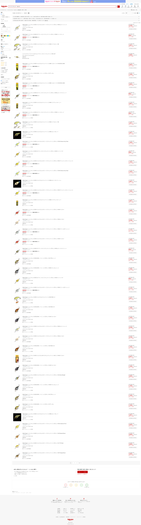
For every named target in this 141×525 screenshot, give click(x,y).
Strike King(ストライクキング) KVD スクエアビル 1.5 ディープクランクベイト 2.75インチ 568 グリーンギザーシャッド (46, 287)
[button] (137, 4)
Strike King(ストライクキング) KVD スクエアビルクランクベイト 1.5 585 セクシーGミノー (40, 131)
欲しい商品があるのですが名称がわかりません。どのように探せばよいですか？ (26, 471)
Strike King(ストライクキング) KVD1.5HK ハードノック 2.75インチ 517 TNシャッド (39, 258)
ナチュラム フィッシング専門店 (28, 88)
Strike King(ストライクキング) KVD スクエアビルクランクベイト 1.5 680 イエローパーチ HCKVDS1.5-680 (43, 63)
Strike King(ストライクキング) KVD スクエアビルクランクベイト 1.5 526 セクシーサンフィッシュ (41, 180)
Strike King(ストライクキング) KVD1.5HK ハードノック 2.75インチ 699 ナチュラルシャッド (40, 267)
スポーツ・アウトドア (15, 492)
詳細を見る (46, 20)
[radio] (1, 15)
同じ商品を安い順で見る (132, 38)
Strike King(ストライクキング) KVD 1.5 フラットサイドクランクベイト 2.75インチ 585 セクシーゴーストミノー (44, 92)
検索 (6, 31)
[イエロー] (6, 35)
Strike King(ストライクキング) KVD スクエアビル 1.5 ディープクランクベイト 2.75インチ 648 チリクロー (43, 209)
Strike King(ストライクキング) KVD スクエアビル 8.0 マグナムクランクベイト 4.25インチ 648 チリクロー (43, 355)
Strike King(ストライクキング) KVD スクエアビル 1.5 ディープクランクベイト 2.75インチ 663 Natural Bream (43, 433)
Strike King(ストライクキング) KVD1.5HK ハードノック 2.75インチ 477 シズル (38, 73)
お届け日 (2, 51)
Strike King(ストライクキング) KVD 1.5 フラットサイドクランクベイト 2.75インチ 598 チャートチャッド (43, 34)
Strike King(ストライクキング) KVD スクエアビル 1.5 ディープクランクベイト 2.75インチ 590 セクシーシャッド (44, 24)
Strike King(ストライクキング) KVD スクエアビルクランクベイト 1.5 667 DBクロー (38, 297)
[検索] (119, 6)
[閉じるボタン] (139, 16)
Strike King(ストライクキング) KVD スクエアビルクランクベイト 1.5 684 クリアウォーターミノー (41, 102)
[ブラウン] (1, 35)
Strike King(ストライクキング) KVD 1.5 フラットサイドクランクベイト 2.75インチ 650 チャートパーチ (42, 151)
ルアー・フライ (28, 492)
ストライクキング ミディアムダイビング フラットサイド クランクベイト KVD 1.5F (38, 53)
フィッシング (23, 492)
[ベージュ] (3, 35)
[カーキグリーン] (4, 35)
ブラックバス (3, 41)
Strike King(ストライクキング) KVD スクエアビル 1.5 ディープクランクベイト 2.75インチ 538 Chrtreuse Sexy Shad (45, 141)
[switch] (10, 57)
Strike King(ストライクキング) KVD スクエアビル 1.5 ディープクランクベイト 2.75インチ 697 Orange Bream (44, 452)
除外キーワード (3, 83)
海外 (4, 46)
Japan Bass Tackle (26, 58)
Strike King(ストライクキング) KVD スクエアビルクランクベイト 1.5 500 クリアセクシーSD (40, 44)
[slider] (0, 27)
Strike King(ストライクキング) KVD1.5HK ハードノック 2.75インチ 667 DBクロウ (38, 306)
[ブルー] (8, 35)
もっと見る (15, 475)
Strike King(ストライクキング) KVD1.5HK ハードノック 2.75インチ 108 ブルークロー (39, 316)
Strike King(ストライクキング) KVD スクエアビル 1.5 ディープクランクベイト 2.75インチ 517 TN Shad (42, 443)
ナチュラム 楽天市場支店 (27, 30)
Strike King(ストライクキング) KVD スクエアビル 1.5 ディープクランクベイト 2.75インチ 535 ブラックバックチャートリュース (47, 160)
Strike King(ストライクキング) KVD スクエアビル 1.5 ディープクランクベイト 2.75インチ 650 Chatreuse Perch (44, 423)
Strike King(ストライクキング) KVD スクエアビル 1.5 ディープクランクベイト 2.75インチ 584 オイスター (43, 219)
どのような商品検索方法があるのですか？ (21, 472)
